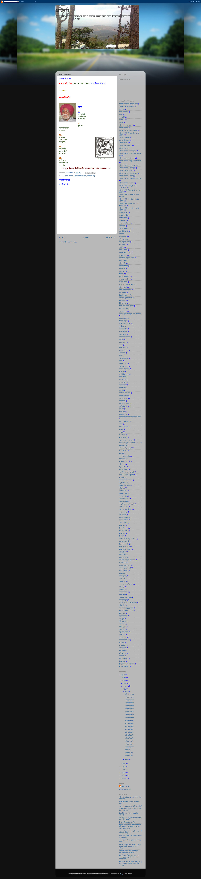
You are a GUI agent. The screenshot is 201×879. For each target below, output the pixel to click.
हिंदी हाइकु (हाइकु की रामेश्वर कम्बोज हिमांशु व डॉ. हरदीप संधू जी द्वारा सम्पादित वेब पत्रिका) (130, 863)
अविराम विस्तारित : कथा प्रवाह (127, 165)
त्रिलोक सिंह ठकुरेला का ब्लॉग (127, 822)
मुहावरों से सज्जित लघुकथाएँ (126, 472)
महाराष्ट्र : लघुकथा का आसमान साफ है (129, 443)
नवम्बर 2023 (122, 363)
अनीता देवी (122, 117)
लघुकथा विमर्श (123, 522)
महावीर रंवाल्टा (123, 445)
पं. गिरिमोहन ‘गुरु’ (123, 374)
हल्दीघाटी (121, 656)
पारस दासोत (122, 382)
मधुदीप (121, 432)
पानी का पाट (122, 379)
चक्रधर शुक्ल (122, 311)
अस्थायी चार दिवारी (124, 223)
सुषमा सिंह (121, 629)
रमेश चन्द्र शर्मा (123, 490)
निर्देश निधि (122, 371)
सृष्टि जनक (122, 634)
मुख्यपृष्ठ (86, 237)
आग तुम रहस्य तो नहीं (125, 228)
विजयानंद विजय (123, 530)
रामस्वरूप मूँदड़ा (123, 506)
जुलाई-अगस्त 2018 (124, 323)
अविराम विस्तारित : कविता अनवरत (128, 130)
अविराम (62, 11)
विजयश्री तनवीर (123, 528)
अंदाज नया (122, 109)
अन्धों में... (121, 120)
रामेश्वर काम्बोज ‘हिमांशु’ (125, 509)
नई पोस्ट (62, 237)
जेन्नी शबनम (122, 326)
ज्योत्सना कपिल (123, 329)
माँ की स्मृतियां (122, 450)
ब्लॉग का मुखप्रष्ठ (123, 421)
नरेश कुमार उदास (123, 358)
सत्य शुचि (121, 589)
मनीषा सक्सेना (122, 437)
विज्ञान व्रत (122, 533)
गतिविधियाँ (122, 300)
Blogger (122, 874)
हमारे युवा (121, 642)
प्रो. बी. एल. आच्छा (124, 403)
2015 (123, 767)
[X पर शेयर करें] (90, 173)
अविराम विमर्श (122, 148)
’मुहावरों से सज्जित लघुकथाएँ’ (126, 106)
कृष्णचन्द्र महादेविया (124, 279)
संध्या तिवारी (122, 581)
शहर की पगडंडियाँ (124, 541)
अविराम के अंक (123, 143)
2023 (123, 674)
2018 (123, 677)
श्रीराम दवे (122, 573)
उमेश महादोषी (122, 236)
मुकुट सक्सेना (122, 466)
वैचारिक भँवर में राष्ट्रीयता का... (127, 538)
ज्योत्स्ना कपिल (123, 331)
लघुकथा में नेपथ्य (123, 520)
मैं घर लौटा (122, 477)
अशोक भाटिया (123, 218)
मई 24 (127, 759)
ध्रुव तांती (122, 353)
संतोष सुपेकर (122, 576)
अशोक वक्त (122, 220)
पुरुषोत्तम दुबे (122, 385)
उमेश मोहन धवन (123, 239)
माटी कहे (121, 453)
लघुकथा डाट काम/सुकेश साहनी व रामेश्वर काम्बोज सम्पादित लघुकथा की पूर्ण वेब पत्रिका (130, 846)
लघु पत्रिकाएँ (122, 514)
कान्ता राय (121, 271)
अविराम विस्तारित (123, 128)
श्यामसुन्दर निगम (123, 557)
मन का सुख (122, 434)
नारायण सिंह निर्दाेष (124, 369)
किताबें (121, 274)
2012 (123, 775)
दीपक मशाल (122, 347)
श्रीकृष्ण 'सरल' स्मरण (125, 565)
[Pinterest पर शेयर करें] (94, 173)
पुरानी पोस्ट (110, 237)
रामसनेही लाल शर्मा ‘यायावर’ (126, 504)
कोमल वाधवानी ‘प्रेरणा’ (125, 290)
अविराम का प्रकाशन (124, 137)
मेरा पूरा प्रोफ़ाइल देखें (125, 789)
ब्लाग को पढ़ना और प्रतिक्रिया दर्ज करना (129, 417)
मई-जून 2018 (123, 427)
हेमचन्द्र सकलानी (123, 666)
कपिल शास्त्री (123, 260)
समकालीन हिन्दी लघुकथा (125, 597)
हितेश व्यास (122, 661)
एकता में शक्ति (123, 250)
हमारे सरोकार (122, 645)
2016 (123, 764)
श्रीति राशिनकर (123, 570)
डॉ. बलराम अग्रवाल (124, 337)
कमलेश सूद (122, 268)
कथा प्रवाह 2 (122, 255)
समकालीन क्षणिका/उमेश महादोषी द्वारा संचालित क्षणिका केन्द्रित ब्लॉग (128, 851)
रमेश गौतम (122, 488)
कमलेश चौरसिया (123, 266)
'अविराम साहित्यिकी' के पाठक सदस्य (128, 104)
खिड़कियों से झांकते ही (125, 295)
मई (124, 689)
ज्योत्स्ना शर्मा (122, 334)
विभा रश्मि (121, 536)
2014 (123, 770)
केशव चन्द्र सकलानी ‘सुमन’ (126, 284)
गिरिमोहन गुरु (122, 303)
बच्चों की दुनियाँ (123, 406)
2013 (123, 773)
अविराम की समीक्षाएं (124, 140)
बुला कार (121, 409)
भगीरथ (121, 424)
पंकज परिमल (122, 377)
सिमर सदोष (122, 613)
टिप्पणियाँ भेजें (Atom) (71, 242)
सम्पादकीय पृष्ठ (123, 600)
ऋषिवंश (121, 247)
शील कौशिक (122, 552)
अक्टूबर (125, 686)
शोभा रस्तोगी (122, 554)
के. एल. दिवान (123, 282)
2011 (123, 778)
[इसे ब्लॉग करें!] (88, 173)
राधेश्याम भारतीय (123, 501)
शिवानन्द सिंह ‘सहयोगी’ (125, 546)
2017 (123, 680)
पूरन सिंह (121, 390)
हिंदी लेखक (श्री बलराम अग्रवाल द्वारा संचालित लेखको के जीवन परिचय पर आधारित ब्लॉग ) (129, 857)
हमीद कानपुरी (122, 648)
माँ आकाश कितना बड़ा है (125, 448)
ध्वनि (120, 355)
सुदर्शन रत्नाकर (123, 616)
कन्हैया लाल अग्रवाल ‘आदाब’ (126, 258)
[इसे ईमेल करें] (86, 173)
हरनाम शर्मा (122, 650)
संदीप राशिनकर (123, 578)
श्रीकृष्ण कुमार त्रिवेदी (125, 568)
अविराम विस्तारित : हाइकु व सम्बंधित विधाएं (75, 176)
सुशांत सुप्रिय (122, 626)
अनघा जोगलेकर (123, 112)
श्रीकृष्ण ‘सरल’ (123, 562)
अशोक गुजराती (123, 215)
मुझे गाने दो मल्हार (123, 469)
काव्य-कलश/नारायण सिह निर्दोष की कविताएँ (130, 806)
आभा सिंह (121, 234)
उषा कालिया (122, 244)
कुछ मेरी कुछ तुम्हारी (124, 276)
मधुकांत (121, 429)
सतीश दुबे (121, 586)
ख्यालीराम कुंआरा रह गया (125, 298)
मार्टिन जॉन (122, 464)
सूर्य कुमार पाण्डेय (123, 632)
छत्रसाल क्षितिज (123, 318)
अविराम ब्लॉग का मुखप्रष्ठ (125, 125)
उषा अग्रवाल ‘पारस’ (124, 242)
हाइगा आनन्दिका (123, 658)
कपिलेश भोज (122, 263)
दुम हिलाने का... (123, 350)
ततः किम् (121, 339)
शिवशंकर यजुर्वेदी (123, 544)
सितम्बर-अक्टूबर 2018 (125, 610)
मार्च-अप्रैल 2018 (124, 461)
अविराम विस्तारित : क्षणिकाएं (126, 168)
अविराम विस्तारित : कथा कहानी (127, 151)
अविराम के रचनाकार (124, 145)
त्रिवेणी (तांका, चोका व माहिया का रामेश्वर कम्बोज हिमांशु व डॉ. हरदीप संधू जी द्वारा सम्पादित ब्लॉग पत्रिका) (130, 826)
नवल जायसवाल (123, 366)
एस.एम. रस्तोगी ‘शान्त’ (125, 252)
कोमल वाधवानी (123, 287)
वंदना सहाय (122, 525)
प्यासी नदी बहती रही (124, 393)
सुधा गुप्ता (121, 618)
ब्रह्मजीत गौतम (123, 414)
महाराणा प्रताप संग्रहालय (126, 440)
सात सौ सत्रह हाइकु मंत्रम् (126, 608)
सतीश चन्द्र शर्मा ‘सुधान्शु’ (125, 584)
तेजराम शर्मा (122, 342)
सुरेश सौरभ (122, 624)
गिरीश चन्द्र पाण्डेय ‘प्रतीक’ (126, 306)
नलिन (120, 361)
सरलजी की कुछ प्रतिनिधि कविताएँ (128, 602)
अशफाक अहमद (123, 212)
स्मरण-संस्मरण (123, 637)
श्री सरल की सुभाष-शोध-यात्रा (127, 560)
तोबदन (121, 345)
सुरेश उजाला (122, 621)
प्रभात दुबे (122, 401)
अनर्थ (120, 114)
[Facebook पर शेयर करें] (92, 173)
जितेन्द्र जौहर (122, 321)
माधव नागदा (122, 459)
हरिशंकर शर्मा (122, 653)
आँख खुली (122, 226)
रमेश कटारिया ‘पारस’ (124, 485)
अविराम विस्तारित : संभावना (126, 183)
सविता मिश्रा (122, 605)
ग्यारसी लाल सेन (123, 308)
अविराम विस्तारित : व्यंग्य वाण (126, 158)
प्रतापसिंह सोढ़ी (91, 176)
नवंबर (125, 683)
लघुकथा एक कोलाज (124, 517)
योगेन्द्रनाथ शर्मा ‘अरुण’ (125, 480)
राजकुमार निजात (123, 493)
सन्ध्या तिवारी (122, 594)
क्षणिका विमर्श (122, 292)
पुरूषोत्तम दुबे (122, 387)
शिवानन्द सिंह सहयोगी (124, 549)
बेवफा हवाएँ (122, 411)
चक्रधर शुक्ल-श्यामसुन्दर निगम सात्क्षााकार (130, 314)
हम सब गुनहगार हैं (123, 640)
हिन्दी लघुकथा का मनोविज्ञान (126, 664)
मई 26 (127, 691)
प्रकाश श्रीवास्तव (124, 395)
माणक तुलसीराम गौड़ (124, 456)
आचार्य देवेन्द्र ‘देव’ (124, 231)
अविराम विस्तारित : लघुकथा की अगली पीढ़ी (130, 178)
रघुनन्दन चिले (122, 483)
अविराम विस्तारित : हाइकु (125, 170)
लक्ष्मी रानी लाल (123, 512)
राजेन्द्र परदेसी (123, 496)
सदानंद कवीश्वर (123, 592)
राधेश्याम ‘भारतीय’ (123, 499)
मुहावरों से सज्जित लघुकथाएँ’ (126, 474)
